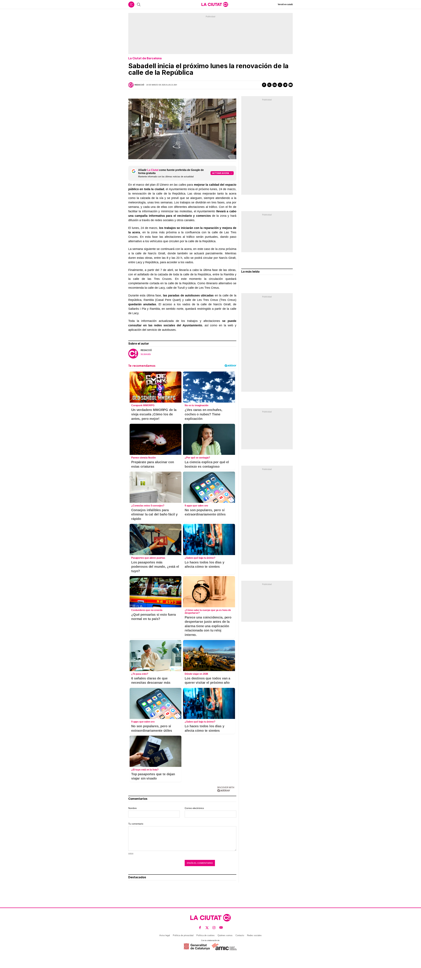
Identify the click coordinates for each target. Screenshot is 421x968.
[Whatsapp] (280, 85)
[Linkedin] (274, 85)
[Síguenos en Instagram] (214, 927)
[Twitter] (269, 85)
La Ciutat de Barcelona (145, 58)
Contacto (239, 935)
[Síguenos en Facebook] (200, 927)
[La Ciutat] (214, 4)
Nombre (132, 808)
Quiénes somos (225, 935)
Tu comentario (135, 823)
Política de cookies (205, 935)
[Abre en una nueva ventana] (197, 946)
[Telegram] (285, 85)
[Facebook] (264, 85)
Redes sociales (254, 935)
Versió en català (285, 4)
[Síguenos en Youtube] (221, 927)
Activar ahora (220, 173)
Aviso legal (164, 935)
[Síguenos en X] (207, 927)
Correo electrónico (194, 808)
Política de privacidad (183, 935)
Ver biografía (146, 354)
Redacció (139, 85)
